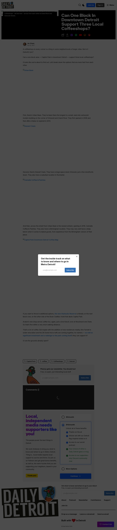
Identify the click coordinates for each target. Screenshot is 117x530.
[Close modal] (77, 256)
